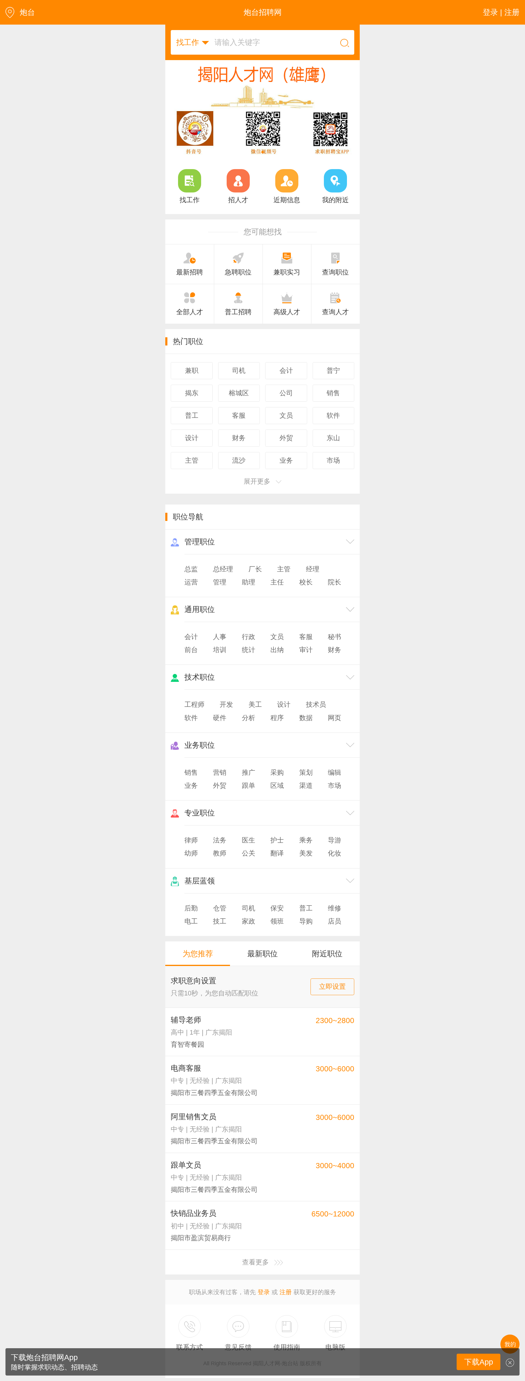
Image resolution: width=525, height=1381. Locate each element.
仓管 (219, 918)
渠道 (306, 795)
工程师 (194, 714)
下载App (478, 1362)
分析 (248, 727)
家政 (248, 931)
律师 (191, 850)
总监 (191, 579)
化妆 (334, 863)
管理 (219, 592)
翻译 (277, 863)
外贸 (219, 795)
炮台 (27, 12)
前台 (191, 659)
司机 (248, 918)
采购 (277, 782)
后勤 (191, 918)
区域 (277, 795)
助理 (248, 592)
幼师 (191, 863)
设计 (283, 714)
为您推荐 (198, 963)
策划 (306, 782)
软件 (191, 727)
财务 (334, 659)
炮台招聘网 (263, 12)
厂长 (255, 579)
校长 (306, 592)
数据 (306, 727)
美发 (306, 863)
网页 (334, 727)
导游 (334, 850)
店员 (334, 931)
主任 (277, 592)
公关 (248, 863)
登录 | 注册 (501, 12)
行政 (248, 646)
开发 (226, 714)
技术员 (316, 714)
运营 (191, 592)
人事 (219, 646)
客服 (306, 646)
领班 (277, 931)
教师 (219, 863)
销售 (191, 782)
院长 (334, 592)
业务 (191, 795)
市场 (334, 795)
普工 (306, 918)
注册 (286, 1301)
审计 (306, 659)
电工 (191, 931)
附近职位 (327, 963)
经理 (312, 579)
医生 (248, 850)
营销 (219, 782)
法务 (219, 850)
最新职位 (262, 963)
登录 (264, 1301)
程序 (277, 727)
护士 (277, 850)
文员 (277, 646)
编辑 (334, 782)
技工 (219, 931)
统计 (248, 659)
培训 (219, 659)
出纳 (277, 659)
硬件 (219, 727)
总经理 (223, 579)
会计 (191, 646)
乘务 (306, 850)
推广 (248, 782)
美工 (255, 714)
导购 (306, 931)
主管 (283, 579)
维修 (334, 918)
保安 (277, 918)
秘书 (334, 646)
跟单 (248, 795)
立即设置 (332, 996)
